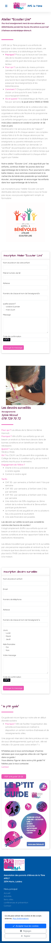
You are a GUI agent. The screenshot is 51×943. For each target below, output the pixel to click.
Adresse (6, 283)
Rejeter (27, 936)
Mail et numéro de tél (12, 273)
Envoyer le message (13, 347)
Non (7, 650)
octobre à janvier (13, 306)
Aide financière (9, 644)
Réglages (27, 931)
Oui (7, 647)
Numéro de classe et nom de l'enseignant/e (21, 293)
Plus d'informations (21, 918)
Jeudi (8, 639)
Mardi (8, 636)
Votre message (9, 655)
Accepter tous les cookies (27, 926)
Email (5, 589)
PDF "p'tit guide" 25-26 (14, 776)
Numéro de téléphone (12, 599)
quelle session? (9, 303)
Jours (5, 630)
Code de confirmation (12, 336)
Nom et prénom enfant (12, 579)
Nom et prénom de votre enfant (16, 262)
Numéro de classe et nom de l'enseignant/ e (21, 620)
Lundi (8, 633)
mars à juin (10, 309)
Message (7, 314)
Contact (5, 766)
